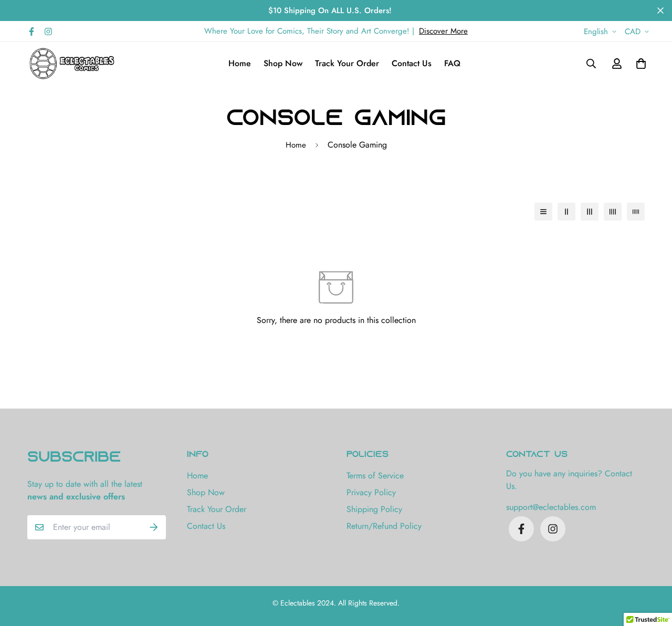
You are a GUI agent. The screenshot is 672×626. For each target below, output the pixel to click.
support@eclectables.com (551, 507)
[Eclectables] (72, 63)
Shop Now (283, 63)
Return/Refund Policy (384, 526)
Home (239, 63)
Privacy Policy (371, 492)
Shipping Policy (374, 509)
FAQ (452, 63)
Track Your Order (347, 63)
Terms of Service (375, 476)
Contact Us (412, 63)
